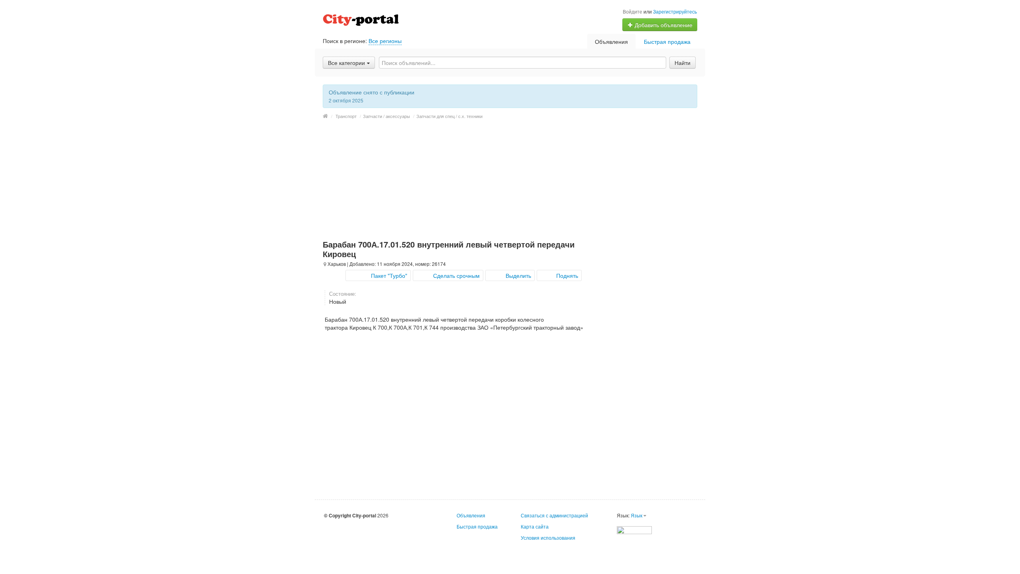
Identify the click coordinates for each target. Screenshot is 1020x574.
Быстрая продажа (667, 41)
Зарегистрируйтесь (675, 11)
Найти (682, 63)
